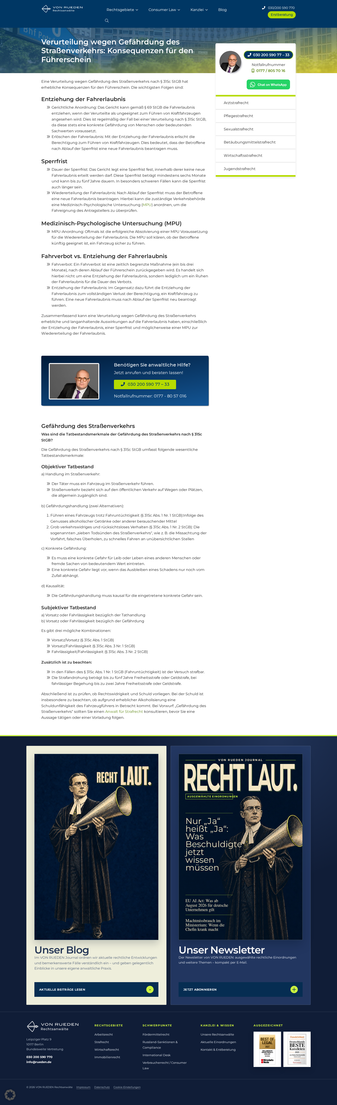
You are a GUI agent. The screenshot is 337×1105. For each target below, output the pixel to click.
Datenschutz (102, 1087)
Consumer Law (162, 10)
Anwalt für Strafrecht (124, 711)
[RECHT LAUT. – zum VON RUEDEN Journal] (96, 847)
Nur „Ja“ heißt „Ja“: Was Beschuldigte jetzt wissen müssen (209, 844)
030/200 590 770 (280, 8)
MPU (147, 205)
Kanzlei (197, 10)
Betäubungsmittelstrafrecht (250, 142)
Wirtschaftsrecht (106, 1049)
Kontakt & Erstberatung (218, 1049)
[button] (106, 19)
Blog (222, 10)
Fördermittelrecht (156, 1034)
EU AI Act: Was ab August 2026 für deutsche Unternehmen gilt (206, 905)
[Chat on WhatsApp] (268, 84)
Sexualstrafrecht (239, 129)
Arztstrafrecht (236, 103)
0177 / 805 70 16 (269, 71)
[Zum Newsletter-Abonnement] (240, 847)
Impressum (83, 1087)
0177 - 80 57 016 (170, 396)
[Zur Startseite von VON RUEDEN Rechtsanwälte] (55, 1026)
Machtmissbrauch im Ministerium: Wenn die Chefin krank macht (204, 925)
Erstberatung (282, 15)
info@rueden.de (38, 1062)
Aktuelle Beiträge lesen (95, 989)
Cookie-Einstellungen (127, 1087)
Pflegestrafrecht (238, 116)
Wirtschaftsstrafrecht (243, 155)
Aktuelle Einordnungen (218, 1042)
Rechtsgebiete (120, 10)
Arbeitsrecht (103, 1034)
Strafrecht (101, 1042)
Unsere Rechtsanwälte (217, 1034)
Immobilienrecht (107, 1057)
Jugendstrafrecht (240, 169)
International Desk (157, 1055)
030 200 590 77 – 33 (147, 384)
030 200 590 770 (39, 1057)
